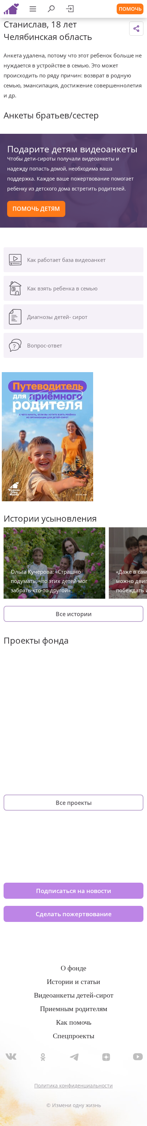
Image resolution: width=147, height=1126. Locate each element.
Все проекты (74, 803)
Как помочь (73, 1022)
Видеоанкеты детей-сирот (73, 995)
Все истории (74, 614)
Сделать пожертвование (74, 914)
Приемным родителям (73, 1009)
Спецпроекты (73, 1036)
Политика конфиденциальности (73, 1085)
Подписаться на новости (73, 891)
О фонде (73, 968)
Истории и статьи (73, 981)
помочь (130, 8)
